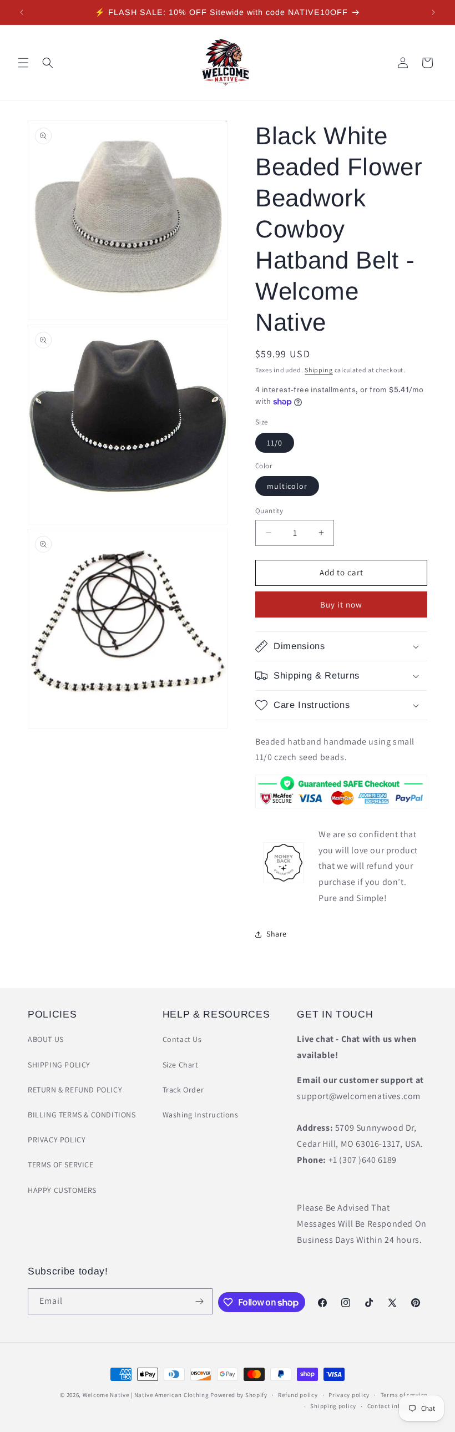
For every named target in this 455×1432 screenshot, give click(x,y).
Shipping (319, 370)
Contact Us (182, 1039)
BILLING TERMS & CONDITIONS (82, 1115)
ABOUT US (46, 1039)
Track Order (183, 1090)
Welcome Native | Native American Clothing (146, 1395)
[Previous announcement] (21, 12)
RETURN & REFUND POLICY (75, 1090)
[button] (23, 62)
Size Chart (181, 1065)
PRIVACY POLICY (56, 1140)
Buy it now (341, 604)
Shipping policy (333, 1406)
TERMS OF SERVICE (61, 1165)
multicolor (287, 486)
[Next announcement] (433, 12)
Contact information (397, 1406)
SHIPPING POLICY (59, 1065)
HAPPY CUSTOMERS (62, 1190)
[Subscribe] (200, 1301)
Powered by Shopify (238, 1395)
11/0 (274, 443)
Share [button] (276, 934)
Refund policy (297, 1395)
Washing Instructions (201, 1115)
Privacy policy (349, 1395)
